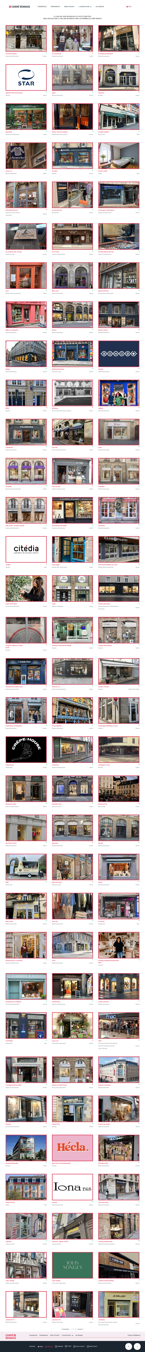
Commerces (42, 7)
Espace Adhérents (134, 1335)
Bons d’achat (69, 7)
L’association (84, 7)
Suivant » (80, 1329)
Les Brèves (100, 7)
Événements (55, 7)
